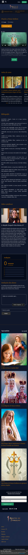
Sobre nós (3, 542)
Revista (3, 532)
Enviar (6, 313)
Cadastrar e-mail (8, 504)
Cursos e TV (4, 529)
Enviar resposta (17, 304)
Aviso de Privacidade (22, 553)
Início (2, 527)
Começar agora (6, 26)
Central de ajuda (7, 549)
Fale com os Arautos (20, 549)
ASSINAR (24, 2)
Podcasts (3, 534)
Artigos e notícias (5, 537)
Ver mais (14, 59)
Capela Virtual (4, 539)
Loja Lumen (5, 509)
